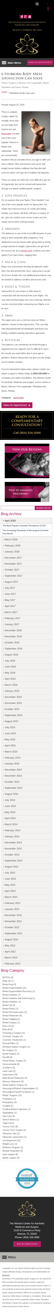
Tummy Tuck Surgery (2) (14, 1130)
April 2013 (10, 891)
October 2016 (12, 642)
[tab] (26, 521)
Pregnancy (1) (9, 1099)
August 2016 (11, 654)
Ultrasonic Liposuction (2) (14, 1137)
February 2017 (12, 618)
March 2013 (11, 897)
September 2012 (13, 933)
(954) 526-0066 (30, 432)
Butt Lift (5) (7, 1029)
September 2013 (13, 860)
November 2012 (13, 921)
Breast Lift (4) (8, 1005)
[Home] (27, 44)
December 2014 (13, 769)
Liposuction (18, 397)
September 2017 (13, 575)
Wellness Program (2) (12, 1147)
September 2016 (13, 648)
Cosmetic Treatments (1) (14, 1040)
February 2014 (12, 830)
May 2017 (10, 600)
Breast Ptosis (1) (10, 1008)
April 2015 (10, 745)
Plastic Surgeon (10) (12, 1095)
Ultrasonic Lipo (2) (11, 1133)
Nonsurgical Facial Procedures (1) (18, 1092)
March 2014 (11, 824)
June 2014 (10, 806)
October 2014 (12, 781)
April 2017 (10, 606)
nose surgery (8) (10, 1154)
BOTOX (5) (7, 977)
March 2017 (11, 612)
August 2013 (11, 866)
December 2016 (13, 630)
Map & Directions (27, 1244)
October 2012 (12, 927)
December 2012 (13, 915)
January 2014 (12, 836)
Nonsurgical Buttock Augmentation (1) (20, 1088)
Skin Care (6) (8, 1116)
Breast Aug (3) (9, 984)
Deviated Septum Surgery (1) (16, 1047)
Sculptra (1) (7, 1105)
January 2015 (12, 763)
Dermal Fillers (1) (10, 1043)
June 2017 (10, 594)
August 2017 (11, 581)
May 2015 (10, 739)
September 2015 (13, 715)
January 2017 (12, 624)
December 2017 (13, 557)
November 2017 (13, 563)
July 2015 (10, 727)
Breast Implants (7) (11, 994)
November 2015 (13, 703)
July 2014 (10, 800)
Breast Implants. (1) (11, 1001)
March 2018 (11, 539)
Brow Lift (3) (8, 1026)
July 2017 (10, 588)
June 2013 (10, 878)
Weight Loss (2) (9, 1144)
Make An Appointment (15, 405)
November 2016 (13, 636)
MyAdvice (6, 1275)
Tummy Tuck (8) (10, 1126)
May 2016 (10, 672)
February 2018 (12, 545)
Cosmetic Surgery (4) (12, 1036)
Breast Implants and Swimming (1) (18, 998)
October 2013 (12, 854)
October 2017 (12, 569)
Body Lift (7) (8, 981)
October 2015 (12, 709)
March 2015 (11, 751)
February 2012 (12, 963)
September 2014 (13, 788)
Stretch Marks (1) (10, 1119)
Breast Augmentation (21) (14, 988)
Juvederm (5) (8, 1067)
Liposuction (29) (9, 1074)
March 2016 (11, 685)
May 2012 (10, 945)
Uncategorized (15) (11, 1140)
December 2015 (13, 697)
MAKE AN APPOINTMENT (40, 62)
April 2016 (10, 678)
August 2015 (11, 721)
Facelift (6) (7, 1057)
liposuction (6, 133)
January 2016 (12, 691)
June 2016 (10, 666)
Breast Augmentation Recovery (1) (18, 991)
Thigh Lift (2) (8, 1123)
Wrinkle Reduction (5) (12, 1151)
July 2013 (10, 872)
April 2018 (10, 520)
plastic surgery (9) (10, 1157)
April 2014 (10, 818)
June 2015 (10, 733)
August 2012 (11, 939)
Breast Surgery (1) (11, 1022)
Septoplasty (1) (9, 1112)
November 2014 (13, 775)
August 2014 (11, 794)
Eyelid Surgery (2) (10, 1053)
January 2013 (12, 909)
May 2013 (10, 885)
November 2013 (13, 848)
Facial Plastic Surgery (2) (14, 1060)
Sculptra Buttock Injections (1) (16, 1109)
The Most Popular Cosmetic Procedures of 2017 (24, 525)
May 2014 (10, 812)
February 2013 (12, 903)
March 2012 (11, 957)
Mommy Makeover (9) (13, 1081)
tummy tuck (26, 250)
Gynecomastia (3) (10, 1064)
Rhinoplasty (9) (9, 1102)
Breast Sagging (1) (11, 1019)
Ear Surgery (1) (9, 1050)
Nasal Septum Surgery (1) (14, 1085)
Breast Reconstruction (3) (14, 1012)
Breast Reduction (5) (12, 1015)
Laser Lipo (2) (8, 1071)
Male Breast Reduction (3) (14, 1078)
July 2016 (10, 660)
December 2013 (13, 842)
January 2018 (12, 551)
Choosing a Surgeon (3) (13, 1033)
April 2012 (10, 951)
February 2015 (12, 757)
